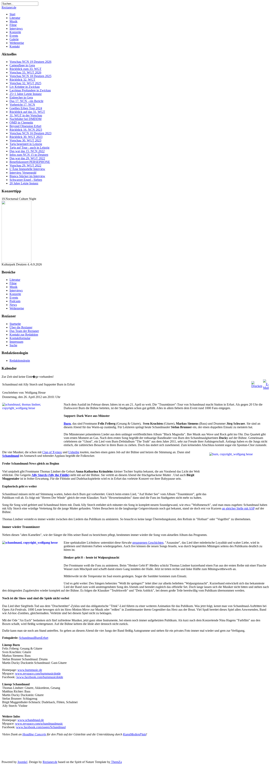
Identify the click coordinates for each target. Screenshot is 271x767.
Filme (13, 25)
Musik (13, 21)
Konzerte (15, 32)
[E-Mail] (266, 387)
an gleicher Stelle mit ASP (238, 508)
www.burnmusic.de (29, 670)
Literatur (15, 17)
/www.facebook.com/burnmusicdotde (39, 677)
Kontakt (15, 46)
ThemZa (116, 762)
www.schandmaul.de (30, 720)
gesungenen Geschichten (147, 542)
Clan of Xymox (52, 452)
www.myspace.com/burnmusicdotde (38, 673)
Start (12, 14)
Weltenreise (17, 43)
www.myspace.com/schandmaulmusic (39, 723)
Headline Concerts (34, 734)
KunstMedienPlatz (134, 734)
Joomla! (22, 762)
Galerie (14, 39)
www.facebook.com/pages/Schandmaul (41, 727)
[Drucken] (256, 386)
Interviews (16, 28)
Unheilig (73, 452)
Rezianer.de (9, 7)
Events (14, 35)
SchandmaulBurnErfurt (33, 637)
